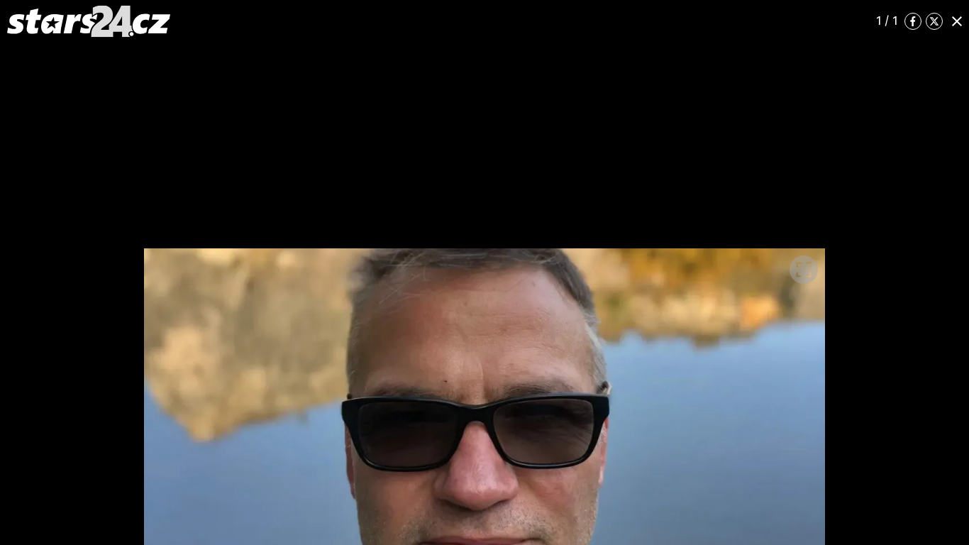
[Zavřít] (957, 21)
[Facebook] (912, 21)
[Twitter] (934, 21)
